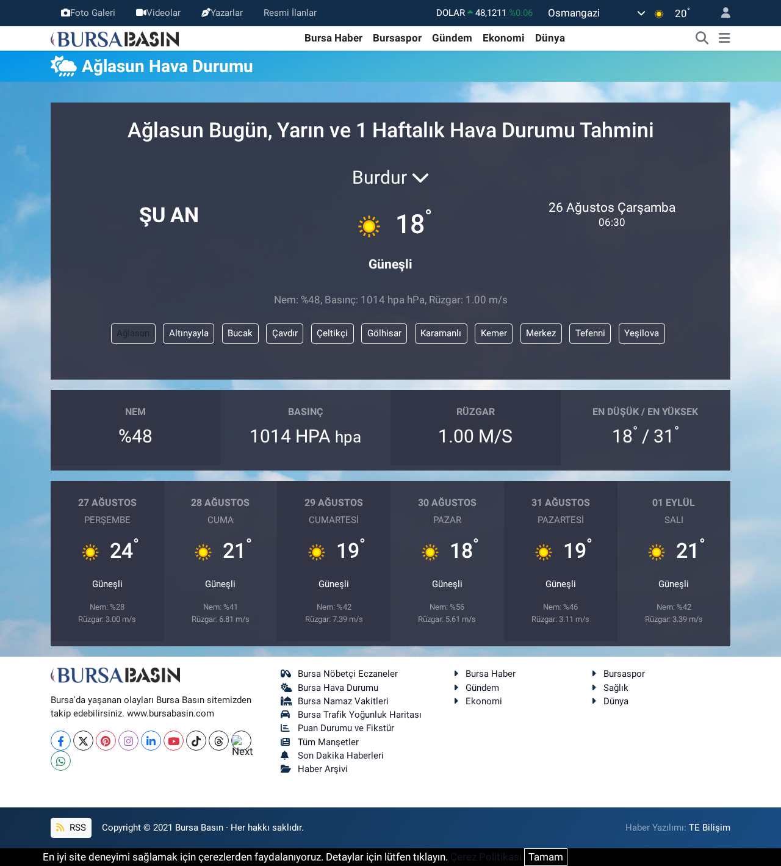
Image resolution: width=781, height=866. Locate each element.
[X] (83, 741)
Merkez (541, 333)
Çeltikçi (332, 333)
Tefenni (590, 333)
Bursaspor (397, 38)
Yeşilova (641, 333)
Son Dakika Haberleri (341, 755)
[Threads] (219, 741)
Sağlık (615, 687)
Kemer (494, 333)
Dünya (550, 38)
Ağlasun (133, 333)
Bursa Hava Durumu (338, 687)
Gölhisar (384, 333)
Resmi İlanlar (290, 12)
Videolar (163, 12)
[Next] (241, 741)
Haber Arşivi (323, 768)
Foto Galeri (92, 12)
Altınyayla (189, 333)
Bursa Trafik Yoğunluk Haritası (360, 714)
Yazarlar (227, 12)
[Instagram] (128, 741)
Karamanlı (440, 333)
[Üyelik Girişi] (720, 13)
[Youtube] (174, 741)
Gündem (452, 38)
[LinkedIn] (151, 741)
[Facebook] (61, 741)
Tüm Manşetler (328, 742)
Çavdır (285, 333)
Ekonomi (504, 38)
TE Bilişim (709, 827)
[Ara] (702, 38)
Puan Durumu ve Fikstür (346, 728)
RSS (76, 827)
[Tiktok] (196, 741)
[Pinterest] (106, 741)
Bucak (240, 333)
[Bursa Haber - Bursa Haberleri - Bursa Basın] (115, 38)
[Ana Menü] (724, 38)
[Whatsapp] (61, 761)
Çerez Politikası (486, 857)
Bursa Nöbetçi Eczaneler (348, 673)
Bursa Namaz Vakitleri (343, 701)
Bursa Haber (333, 38)
